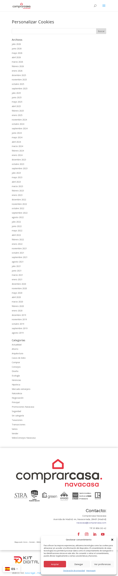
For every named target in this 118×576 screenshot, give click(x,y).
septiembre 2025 (19, 88)
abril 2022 (16, 235)
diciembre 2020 (19, 284)
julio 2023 (16, 172)
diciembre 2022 (19, 199)
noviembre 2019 (19, 319)
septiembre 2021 (19, 257)
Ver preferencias (102, 564)
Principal (16, 402)
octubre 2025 (18, 84)
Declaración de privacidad (74, 570)
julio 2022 (16, 221)
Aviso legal (30, 573)
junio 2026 (17, 48)
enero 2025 (17, 115)
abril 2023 (16, 181)
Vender (15, 433)
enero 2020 (17, 310)
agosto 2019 (18, 332)
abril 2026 (16, 57)
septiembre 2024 (19, 128)
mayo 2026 (17, 53)
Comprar (16, 362)
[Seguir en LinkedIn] (94, 534)
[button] (112, 539)
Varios (15, 429)
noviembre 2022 (19, 204)
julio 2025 (16, 93)
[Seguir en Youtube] (102, 534)
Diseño (15, 371)
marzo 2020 (17, 301)
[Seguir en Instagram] (86, 534)
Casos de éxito (19, 358)
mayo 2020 (17, 292)
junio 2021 (17, 270)
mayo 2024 (17, 137)
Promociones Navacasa (23, 406)
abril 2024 (16, 141)
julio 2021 (16, 266)
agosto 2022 (18, 217)
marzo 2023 (17, 186)
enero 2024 (17, 155)
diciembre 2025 (19, 75)
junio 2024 (17, 133)
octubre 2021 (18, 252)
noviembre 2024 (19, 119)
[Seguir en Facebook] (78, 534)
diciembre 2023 (19, 159)
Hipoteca (16, 384)
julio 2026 (16, 44)
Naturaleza (17, 393)
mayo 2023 (17, 177)
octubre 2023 (18, 164)
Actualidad (16, 344)
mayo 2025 (17, 101)
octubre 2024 (18, 124)
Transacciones (18, 424)
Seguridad (16, 411)
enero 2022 (17, 244)
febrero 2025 (18, 110)
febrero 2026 (18, 66)
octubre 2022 (18, 208)
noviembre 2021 (19, 248)
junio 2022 (17, 226)
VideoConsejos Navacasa (24, 437)
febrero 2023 (18, 190)
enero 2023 (17, 195)
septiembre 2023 (19, 168)
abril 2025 (16, 106)
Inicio (25, 542)
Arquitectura (17, 353)
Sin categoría (18, 415)
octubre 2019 (18, 323)
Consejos (16, 366)
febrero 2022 (18, 239)
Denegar (78, 564)
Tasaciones (17, 420)
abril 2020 (16, 297)
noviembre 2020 (19, 288)
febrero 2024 (18, 150)
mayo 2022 (17, 230)
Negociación (17, 397)
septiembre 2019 (19, 328)
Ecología (16, 375)
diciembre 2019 (19, 315)
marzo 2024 (17, 146)
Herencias (16, 380)
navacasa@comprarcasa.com (91, 522)
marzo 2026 (17, 61)
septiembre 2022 (19, 212)
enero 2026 (17, 70)
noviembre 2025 (19, 79)
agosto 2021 (18, 261)
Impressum (91, 570)
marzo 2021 (17, 275)
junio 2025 (17, 97)
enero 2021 (17, 279)
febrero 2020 (18, 306)
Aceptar (55, 564)
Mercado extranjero (21, 389)
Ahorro (15, 349)
